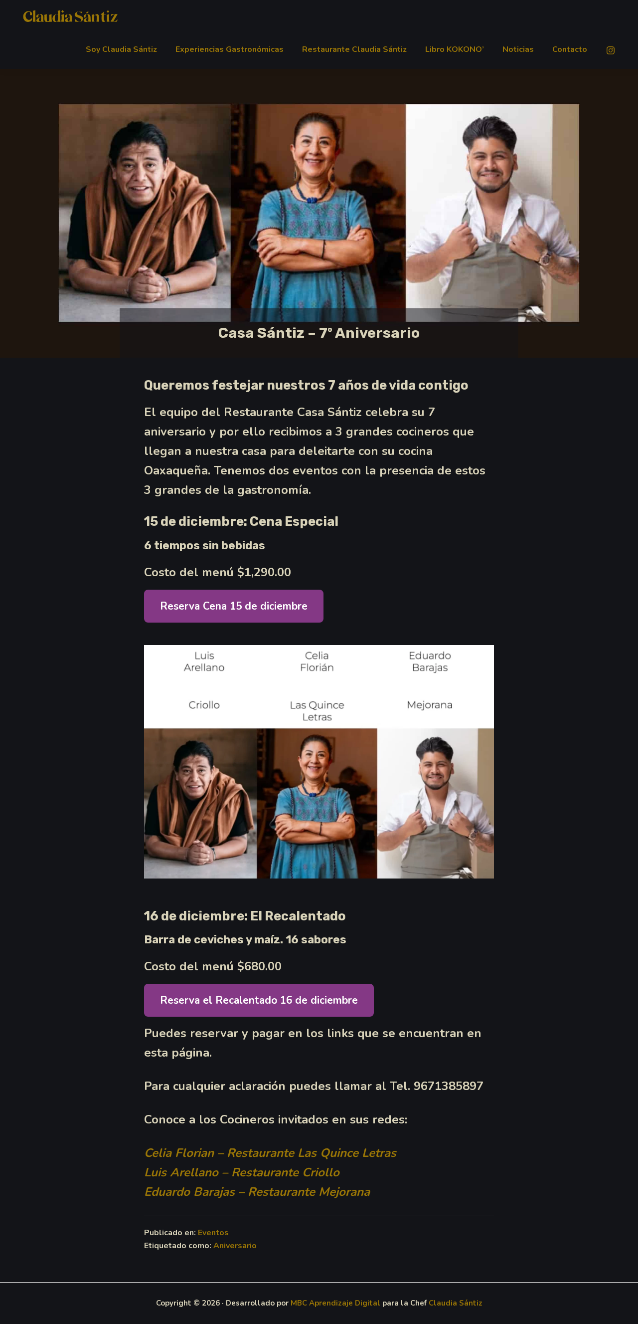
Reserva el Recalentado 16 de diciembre (259, 1000)
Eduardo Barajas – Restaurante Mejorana (257, 1192)
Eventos (213, 1232)
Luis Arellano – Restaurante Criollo (241, 1172)
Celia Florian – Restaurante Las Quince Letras (270, 1153)
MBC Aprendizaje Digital (335, 1303)
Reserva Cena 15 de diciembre (234, 606)
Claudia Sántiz (455, 1303)
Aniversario (235, 1245)
